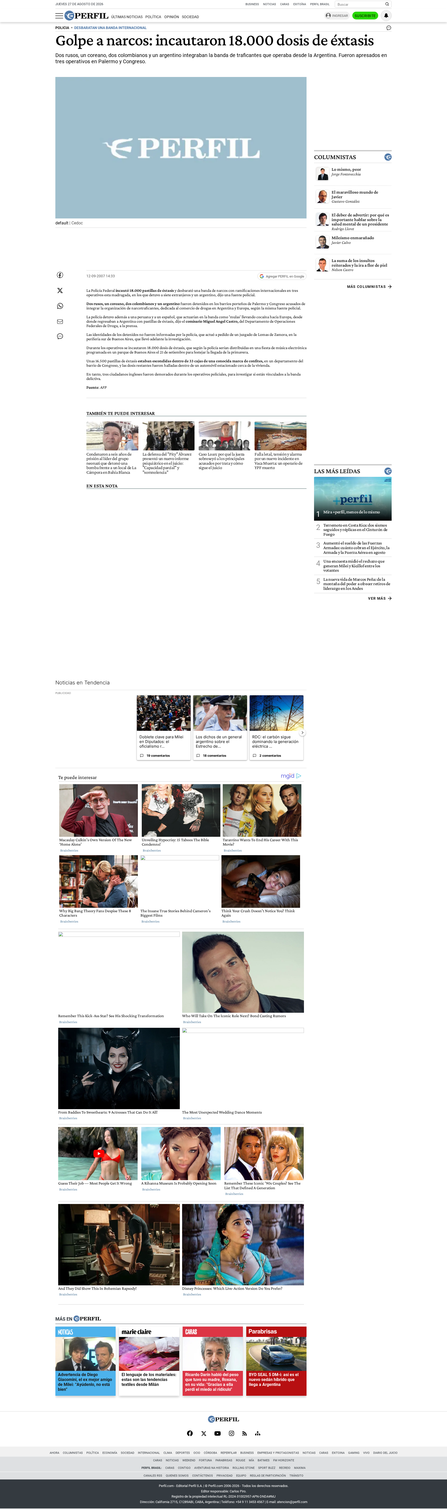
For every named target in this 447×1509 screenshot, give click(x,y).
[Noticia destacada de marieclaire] (149, 1333)
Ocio (196, 1453)
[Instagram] (231, 1434)
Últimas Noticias (127, 17)
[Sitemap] (257, 1433)
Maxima (300, 1468)
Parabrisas (223, 1460)
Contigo (184, 1468)
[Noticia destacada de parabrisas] (276, 1333)
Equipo (241, 1475)
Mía (251, 1460)
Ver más (377, 598)
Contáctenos (202, 1475)
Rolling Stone (244, 1468)
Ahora (54, 1453)
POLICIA (62, 28)
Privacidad (225, 1475)
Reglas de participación (268, 1475)
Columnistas (335, 157)
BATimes (264, 1460)
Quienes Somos (177, 1475)
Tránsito (296, 1475)
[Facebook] (190, 1433)
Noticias (269, 4)
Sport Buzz (266, 1468)
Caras (284, 4)
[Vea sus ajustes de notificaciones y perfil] (386, 15)
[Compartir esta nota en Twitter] (60, 290)
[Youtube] (217, 1434)
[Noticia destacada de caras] (213, 1333)
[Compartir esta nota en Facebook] (60, 275)
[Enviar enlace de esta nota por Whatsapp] (60, 306)
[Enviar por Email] (60, 321)
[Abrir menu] (59, 15)
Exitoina (338, 1453)
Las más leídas (337, 471)
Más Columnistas (366, 287)
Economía (109, 1453)
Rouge (240, 1460)
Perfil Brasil (320, 4)
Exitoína (299, 4)
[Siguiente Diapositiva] (302, 732)
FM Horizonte (283, 1460)
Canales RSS (153, 1475)
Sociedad (190, 17)
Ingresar (340, 16)
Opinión (171, 17)
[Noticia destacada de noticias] (85, 1333)
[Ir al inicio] (86, 15)
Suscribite (365, 16)
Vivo (366, 1453)
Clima (167, 1453)
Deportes (183, 1453)
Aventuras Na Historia (211, 1468)
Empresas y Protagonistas (278, 1453)
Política (153, 17)
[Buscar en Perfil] (387, 4)
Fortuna (205, 1460)
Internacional (149, 1453)
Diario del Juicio (385, 1453)
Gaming (354, 1453)
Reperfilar (229, 1453)
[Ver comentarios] (388, 29)
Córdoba (210, 1453)
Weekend (188, 1460)
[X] (203, 1434)
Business (252, 4)
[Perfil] (87, 1319)
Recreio (284, 1468)
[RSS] (244, 1434)
